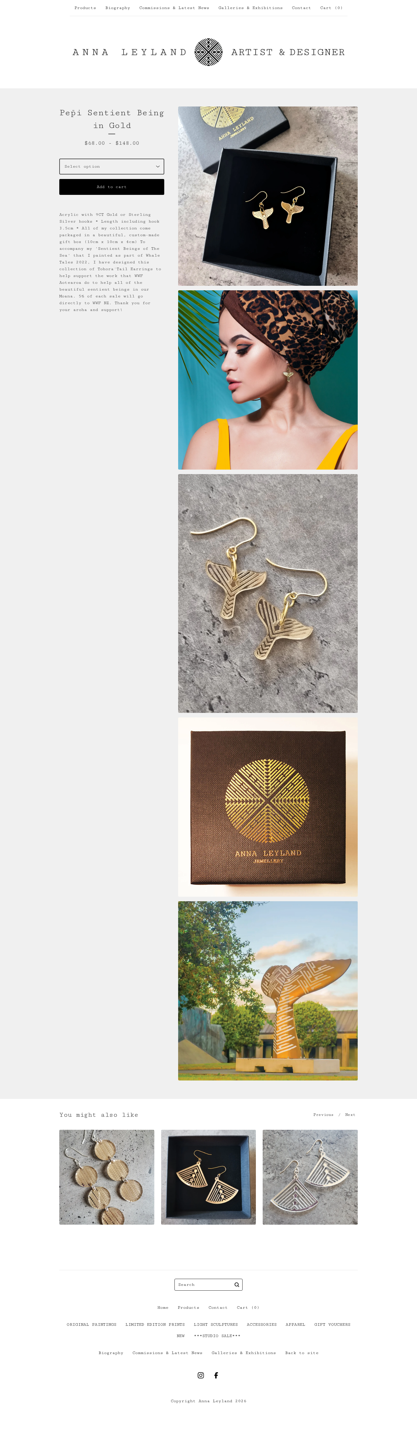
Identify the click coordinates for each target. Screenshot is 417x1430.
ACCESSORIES (262, 1324)
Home (163, 1307)
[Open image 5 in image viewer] (268, 991)
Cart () (331, 7)
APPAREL (295, 1324)
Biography (117, 7)
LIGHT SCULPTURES (216, 1324)
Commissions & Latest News (174, 7)
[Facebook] (216, 1375)
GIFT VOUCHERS (332, 1324)
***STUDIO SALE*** (217, 1335)
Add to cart (112, 186)
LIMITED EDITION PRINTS (155, 1324)
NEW (181, 1335)
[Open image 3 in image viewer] (268, 593)
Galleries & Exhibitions (250, 7)
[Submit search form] (236, 1284)
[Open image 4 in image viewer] (268, 807)
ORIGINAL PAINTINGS (91, 1324)
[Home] (208, 52)
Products (85, 7)
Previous (323, 1115)
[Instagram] (200, 1375)
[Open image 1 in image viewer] (268, 196)
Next (350, 1115)
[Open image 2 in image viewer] (268, 380)
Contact (301, 7)
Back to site (302, 1352)
